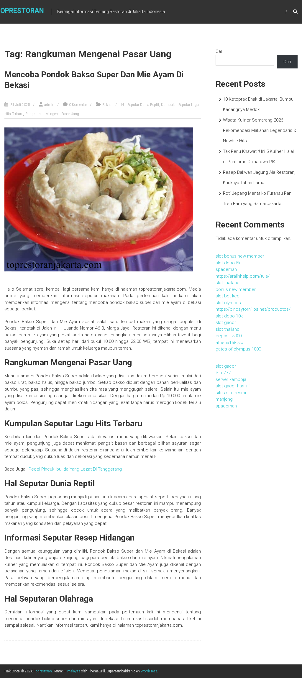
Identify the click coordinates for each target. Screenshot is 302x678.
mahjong (224, 399)
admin (49, 105)
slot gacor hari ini (233, 386)
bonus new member (236, 289)
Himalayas (72, 671)
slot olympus (228, 302)
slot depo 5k (228, 263)
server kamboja (231, 379)
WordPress (149, 671)
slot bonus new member (240, 256)
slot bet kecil (228, 296)
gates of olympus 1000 (238, 349)
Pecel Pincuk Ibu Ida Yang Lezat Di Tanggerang (75, 469)
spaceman (226, 269)
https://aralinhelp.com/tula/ (243, 276)
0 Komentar (78, 105)
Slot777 (223, 372)
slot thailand (227, 282)
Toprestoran (43, 671)
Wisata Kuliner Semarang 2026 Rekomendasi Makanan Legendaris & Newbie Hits (259, 130)
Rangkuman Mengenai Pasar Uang (52, 114)
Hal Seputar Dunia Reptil (140, 105)
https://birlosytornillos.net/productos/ (253, 309)
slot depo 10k (229, 316)
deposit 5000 (229, 335)
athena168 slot (230, 342)
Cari (219, 51)
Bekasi (107, 105)
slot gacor (226, 322)
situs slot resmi (231, 392)
